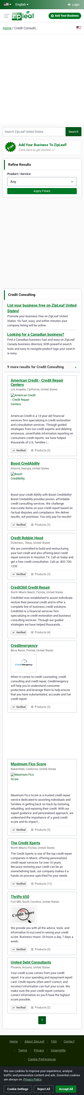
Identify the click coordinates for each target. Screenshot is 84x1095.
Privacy (39, 1050)
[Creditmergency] (42, 663)
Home (7, 28)
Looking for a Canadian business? (35, 334)
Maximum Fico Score (28, 764)
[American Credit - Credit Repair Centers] (42, 402)
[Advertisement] (42, 78)
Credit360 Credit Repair (30, 587)
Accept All (66, 1089)
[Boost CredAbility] (42, 481)
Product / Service (19, 174)
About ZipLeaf (34, 1041)
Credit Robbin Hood (27, 538)
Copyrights (58, 1050)
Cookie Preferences (42, 1059)
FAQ (54, 1041)
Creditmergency (24, 645)
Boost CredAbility (25, 463)
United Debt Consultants (31, 962)
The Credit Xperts (25, 843)
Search (73, 131)
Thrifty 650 (20, 897)
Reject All (43, 1089)
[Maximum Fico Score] (42, 782)
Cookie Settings (17, 1089)
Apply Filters (42, 191)
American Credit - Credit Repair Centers (37, 382)
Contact (69, 1041)
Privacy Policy (32, 1079)
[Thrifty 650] (42, 914)
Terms (22, 1050)
